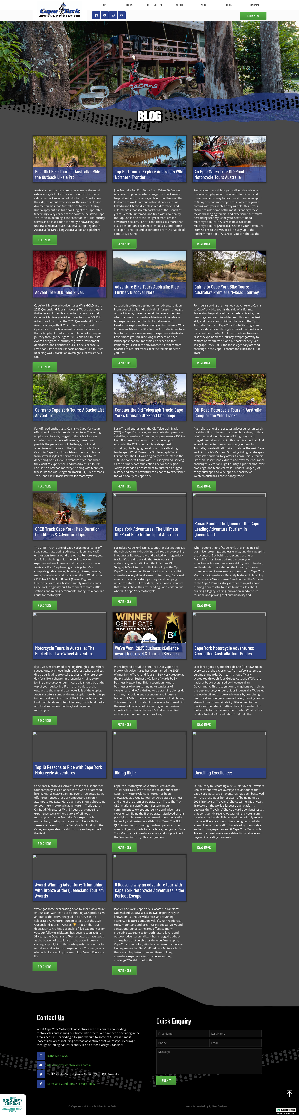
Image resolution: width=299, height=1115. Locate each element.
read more (44, 240)
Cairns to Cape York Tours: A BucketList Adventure (69, 412)
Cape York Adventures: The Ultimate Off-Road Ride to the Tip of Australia (146, 531)
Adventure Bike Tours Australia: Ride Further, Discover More (147, 289)
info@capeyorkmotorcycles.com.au (69, 1065)
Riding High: (125, 772)
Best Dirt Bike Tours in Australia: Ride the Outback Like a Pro (67, 174)
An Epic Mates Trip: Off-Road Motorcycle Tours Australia (219, 174)
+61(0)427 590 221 (58, 1056)
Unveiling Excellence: (213, 772)
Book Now (253, 16)
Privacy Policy (86, 1084)
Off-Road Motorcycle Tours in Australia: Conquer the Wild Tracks (228, 412)
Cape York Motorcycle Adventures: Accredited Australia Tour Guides (224, 650)
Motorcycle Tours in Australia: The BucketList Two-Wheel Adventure (64, 650)
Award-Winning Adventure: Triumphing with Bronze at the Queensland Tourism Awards (69, 890)
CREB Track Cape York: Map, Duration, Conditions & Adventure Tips (68, 531)
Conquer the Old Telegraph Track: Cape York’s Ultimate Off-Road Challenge (149, 412)
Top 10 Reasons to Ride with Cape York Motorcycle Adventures (68, 769)
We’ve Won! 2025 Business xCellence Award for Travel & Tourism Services (147, 650)
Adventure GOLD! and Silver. (59, 292)
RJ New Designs (218, 1106)
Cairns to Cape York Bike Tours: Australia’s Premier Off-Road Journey (226, 289)
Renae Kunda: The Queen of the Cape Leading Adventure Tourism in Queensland (226, 528)
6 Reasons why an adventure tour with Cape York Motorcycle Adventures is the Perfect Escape (149, 890)
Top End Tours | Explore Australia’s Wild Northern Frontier (149, 174)
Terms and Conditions (61, 1084)
